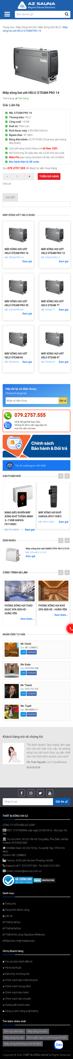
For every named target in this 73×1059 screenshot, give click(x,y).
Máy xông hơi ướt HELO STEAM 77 (52, 303)
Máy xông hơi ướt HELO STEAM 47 (52, 355)
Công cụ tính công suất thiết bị (21, 1011)
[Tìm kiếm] (66, 14)
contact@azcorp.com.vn (28, 871)
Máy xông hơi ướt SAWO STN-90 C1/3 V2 (47, 548)
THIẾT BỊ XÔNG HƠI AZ (36, 1055)
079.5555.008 (31, 668)
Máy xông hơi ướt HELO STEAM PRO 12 (53, 251)
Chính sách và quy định (18, 986)
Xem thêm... (28, 618)
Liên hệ (8, 916)
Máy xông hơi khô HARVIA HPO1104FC (50, 514)
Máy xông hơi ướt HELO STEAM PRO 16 (16, 251)
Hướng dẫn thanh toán (17, 1004)
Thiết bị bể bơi (12, 922)
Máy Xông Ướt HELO (49, 27)
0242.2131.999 (51, 865)
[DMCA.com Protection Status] (44, 880)
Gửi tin (60, 801)
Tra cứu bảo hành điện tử (18, 961)
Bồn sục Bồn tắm (14, 1031)
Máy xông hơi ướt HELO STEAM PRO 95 (16, 303)
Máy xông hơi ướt (13, 1037)
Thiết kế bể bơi (13, 928)
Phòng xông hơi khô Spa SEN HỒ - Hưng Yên (52, 607)
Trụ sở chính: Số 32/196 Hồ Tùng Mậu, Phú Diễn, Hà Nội (37, 839)
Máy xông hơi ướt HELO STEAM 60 (16, 355)
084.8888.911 (31, 709)
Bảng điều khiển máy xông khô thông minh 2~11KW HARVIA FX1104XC (19, 518)
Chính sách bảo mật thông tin (21, 980)
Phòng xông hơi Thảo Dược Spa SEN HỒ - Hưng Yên (19, 609)
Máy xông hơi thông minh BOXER (22, 1043)
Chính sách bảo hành (17, 992)
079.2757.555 (16, 168)
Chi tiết (10, 197)
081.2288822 (31, 647)
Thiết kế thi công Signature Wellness (25, 934)
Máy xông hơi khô (37, 1031)
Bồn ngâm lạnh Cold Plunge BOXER (47, 1037)
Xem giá (27, 261)
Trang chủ (8, 27)
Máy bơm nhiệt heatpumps (20, 940)
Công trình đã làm (15, 572)
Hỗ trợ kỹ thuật (13, 967)
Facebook (31, 652)
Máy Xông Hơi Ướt (26, 27)
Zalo (23, 652)
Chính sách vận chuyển (18, 998)
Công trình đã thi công (16, 909)
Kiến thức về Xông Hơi (17, 973)
